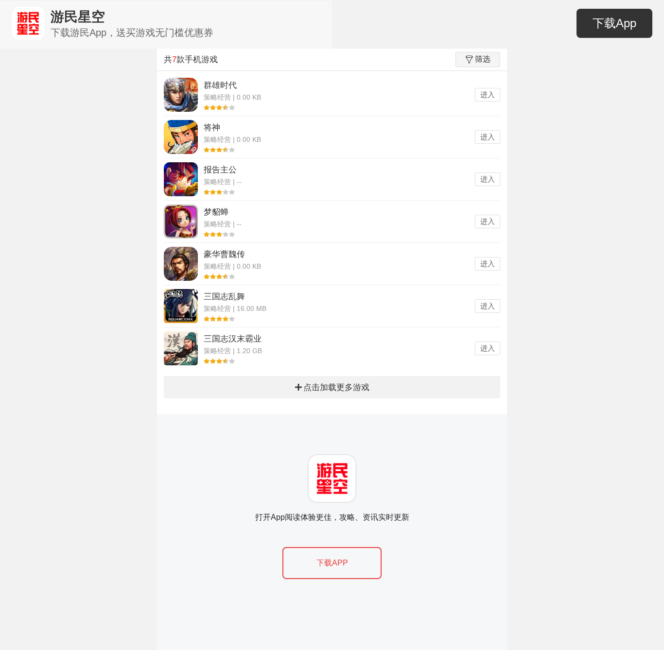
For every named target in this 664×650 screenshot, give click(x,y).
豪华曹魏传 (224, 254)
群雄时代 (220, 85)
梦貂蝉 (216, 212)
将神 (212, 127)
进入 (487, 94)
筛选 (482, 59)
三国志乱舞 (224, 296)
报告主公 (220, 169)
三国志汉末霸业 (233, 338)
